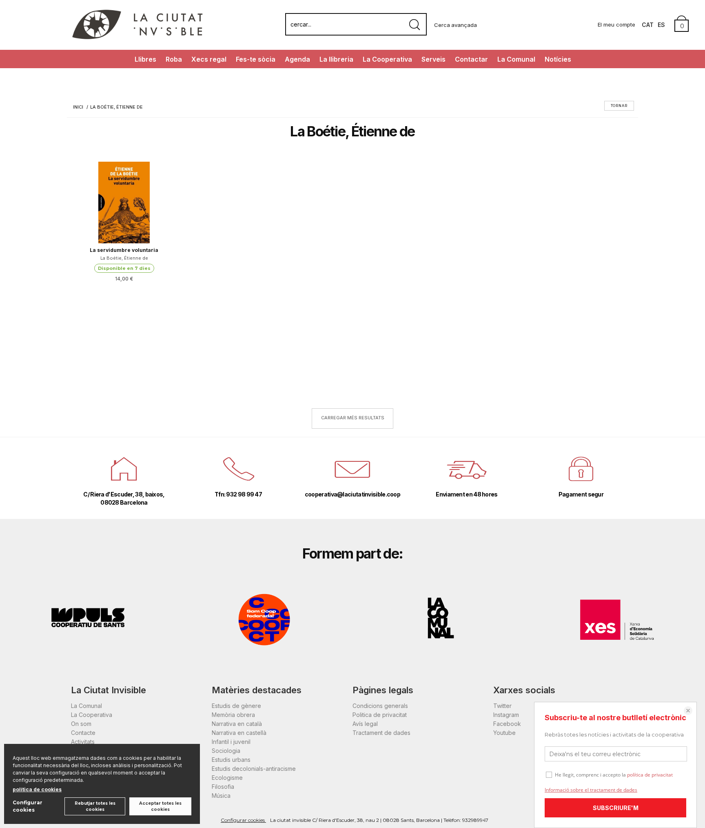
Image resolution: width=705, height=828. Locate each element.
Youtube (504, 732)
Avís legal (365, 723)
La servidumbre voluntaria (124, 250)
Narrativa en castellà (239, 732)
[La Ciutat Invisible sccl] (137, 38)
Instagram (506, 714)
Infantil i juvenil (231, 741)
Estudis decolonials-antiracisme (254, 768)
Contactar (471, 59)
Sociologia (226, 750)
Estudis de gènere (236, 705)
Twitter (502, 705)
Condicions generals (380, 705)
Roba (174, 59)
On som (81, 723)
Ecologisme (227, 777)
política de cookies (37, 789)
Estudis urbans (231, 759)
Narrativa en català (237, 723)
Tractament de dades (381, 732)
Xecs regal (208, 59)
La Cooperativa (387, 59)
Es (661, 24)
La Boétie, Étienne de (124, 258)
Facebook (507, 723)
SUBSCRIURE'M (615, 807)
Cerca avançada (455, 25)
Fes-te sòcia (255, 59)
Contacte (83, 732)
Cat (648, 24)
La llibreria (336, 59)
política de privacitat (650, 774)
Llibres (145, 59)
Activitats (83, 741)
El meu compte (616, 24)
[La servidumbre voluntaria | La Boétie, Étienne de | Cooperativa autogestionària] (124, 202)
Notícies (558, 59)
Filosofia (223, 786)
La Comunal (516, 59)
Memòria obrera (233, 714)
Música (221, 795)
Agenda (297, 59)
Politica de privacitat (379, 714)
